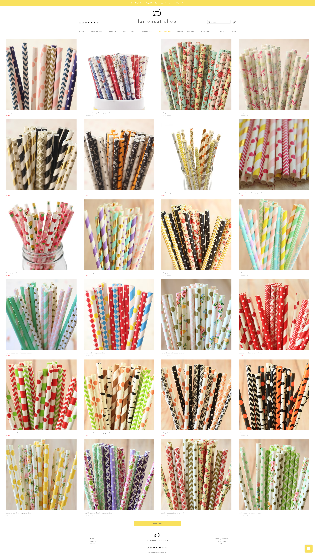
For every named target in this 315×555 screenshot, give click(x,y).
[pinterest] (86, 23)
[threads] (166, 548)
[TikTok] (89, 23)
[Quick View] (41, 74)
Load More (157, 523)
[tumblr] (95, 23)
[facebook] (80, 23)
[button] (234, 22)
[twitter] (92, 23)
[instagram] (83, 23)
